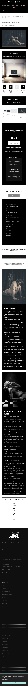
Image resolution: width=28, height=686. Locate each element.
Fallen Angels (4, 672)
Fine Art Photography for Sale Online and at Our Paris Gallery (13, 542)
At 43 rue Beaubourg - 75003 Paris (14, 520)
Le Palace (4, 632)
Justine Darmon (17, 557)
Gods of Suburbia (5, 650)
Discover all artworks (6, 569)
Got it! (14, 683)
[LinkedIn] (13, 2)
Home (3, 585)
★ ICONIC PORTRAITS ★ (6, 635)
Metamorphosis (5, 669)
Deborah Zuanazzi (16, 560)
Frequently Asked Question (7, 594)
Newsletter (4, 588)
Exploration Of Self (5, 653)
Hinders (3, 619)
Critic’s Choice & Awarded (6, 567)
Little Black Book (5, 638)
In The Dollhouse (5, 647)
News (3, 552)
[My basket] (19, 2)
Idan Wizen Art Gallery (12, 5)
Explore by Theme (14, 566)
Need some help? (5, 577)
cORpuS (3, 656)
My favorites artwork (6, 591)
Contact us (4, 575)
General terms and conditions (7, 606)
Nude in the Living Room (14, 23)
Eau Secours (4, 641)
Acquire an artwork (5, 564)
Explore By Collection (6, 566)
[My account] (15, 2)
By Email (14, 510)
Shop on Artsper (15, 567)
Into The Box (4, 622)
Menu (6, 10)
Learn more (5, 679)
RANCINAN (19, 559)
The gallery (4, 549)
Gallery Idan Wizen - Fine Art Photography (10, 16)
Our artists (4, 555)
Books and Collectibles (6, 572)
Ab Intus (3, 659)
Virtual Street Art (5, 629)
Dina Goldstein (5, 559)
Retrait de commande (6, 609)
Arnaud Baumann (5, 557)
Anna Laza (10, 559)
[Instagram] (10, 2)
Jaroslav (14, 559)
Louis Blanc (11, 557)
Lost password (4, 600)
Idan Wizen (10, 560)
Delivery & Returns (5, 603)
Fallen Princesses (5, 644)
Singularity (12, 25)
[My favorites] (17, 2)
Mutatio (3, 662)
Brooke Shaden (5, 560)
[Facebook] (8, 2)
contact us (14, 176)
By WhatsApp (14, 505)
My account (4, 597)
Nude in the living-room (6, 616)
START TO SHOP (14, 143)
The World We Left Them (6, 626)
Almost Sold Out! (21, 566)
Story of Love (4, 665)
